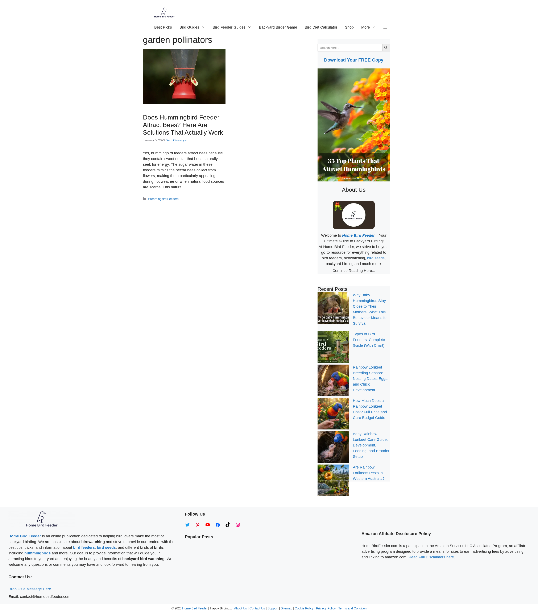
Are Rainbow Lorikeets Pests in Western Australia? (369, 473)
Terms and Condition (352, 608)
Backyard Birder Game (278, 27)
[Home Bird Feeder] (164, 12)
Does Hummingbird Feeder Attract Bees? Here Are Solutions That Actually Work (183, 125)
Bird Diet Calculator (321, 27)
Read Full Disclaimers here (431, 557)
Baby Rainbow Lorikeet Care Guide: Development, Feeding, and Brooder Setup (371, 445)
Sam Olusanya (176, 140)
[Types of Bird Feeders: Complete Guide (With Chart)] (333, 348)
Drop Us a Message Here (29, 589)
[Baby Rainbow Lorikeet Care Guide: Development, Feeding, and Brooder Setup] (333, 447)
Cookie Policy (304, 608)
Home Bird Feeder (194, 608)
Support (273, 608)
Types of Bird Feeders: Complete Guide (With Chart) (369, 340)
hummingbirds (37, 553)
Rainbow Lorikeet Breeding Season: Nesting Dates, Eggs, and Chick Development (370, 378)
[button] (385, 27)
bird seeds (376, 258)
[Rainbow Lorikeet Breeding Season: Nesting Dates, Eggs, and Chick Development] (333, 381)
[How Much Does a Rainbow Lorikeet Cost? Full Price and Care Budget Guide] (333, 414)
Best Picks (163, 27)
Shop (349, 27)
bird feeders (84, 547)
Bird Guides (189, 27)
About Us (240, 608)
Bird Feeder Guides (229, 27)
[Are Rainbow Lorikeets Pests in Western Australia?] (333, 481)
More (365, 27)
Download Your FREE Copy (353, 60)
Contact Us (257, 608)
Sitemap (286, 608)
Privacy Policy (326, 608)
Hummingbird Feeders (163, 199)
